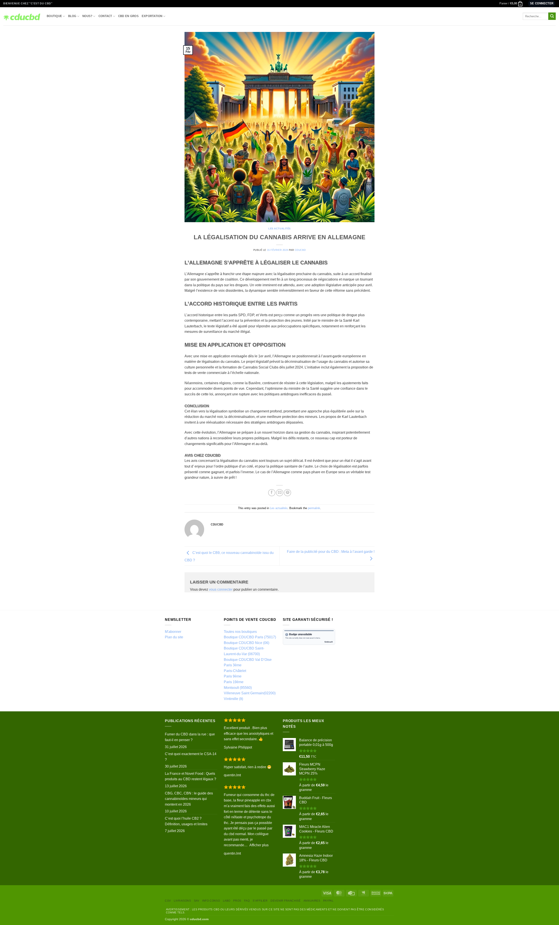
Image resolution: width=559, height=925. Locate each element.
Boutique (54, 16)
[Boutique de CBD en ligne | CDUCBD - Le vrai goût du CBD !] (21, 16)
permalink (314, 508)
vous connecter (221, 589)
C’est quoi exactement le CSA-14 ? (190, 756)
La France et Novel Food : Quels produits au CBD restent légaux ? (190, 776)
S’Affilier (260, 900)
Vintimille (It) (233, 699)
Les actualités (279, 228)
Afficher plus (259, 845)
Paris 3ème (233, 665)
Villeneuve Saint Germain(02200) (250, 693)
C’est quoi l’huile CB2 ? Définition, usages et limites (186, 821)
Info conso (211, 900)
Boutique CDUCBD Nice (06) (246, 643)
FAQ (247, 900)
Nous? (87, 16)
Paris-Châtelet (235, 671)
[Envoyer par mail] (279, 492)
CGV (168, 900)
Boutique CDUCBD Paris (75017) (250, 637)
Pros (237, 900)
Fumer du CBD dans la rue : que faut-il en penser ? (190, 737)
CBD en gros (128, 16)
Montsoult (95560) (238, 687)
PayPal (328, 900)
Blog (72, 16)
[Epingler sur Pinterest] (287, 492)
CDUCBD (300, 250)
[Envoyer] (552, 16)
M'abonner (173, 632)
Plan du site (174, 637)
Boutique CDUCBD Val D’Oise (248, 659)
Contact (105, 16)
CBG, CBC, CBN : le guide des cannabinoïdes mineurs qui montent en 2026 (189, 798)
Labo (226, 900)
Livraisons (182, 900)
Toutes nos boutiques (240, 632)
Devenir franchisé (285, 900)
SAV (196, 900)
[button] (511, 3)
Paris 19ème (233, 682)
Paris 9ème (233, 676)
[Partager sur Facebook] (271, 492)
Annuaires (312, 900)
